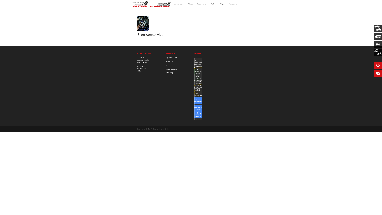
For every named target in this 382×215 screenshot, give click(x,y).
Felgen (222, 4)
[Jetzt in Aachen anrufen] (378, 66)
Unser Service (202, 4)
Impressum (141, 66)
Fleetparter (169, 61)
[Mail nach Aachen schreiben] (378, 74)
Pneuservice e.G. (171, 69)
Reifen (213, 4)
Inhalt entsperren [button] (198, 101)
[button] (4, 210)
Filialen (190, 4)
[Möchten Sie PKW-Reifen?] (378, 28)
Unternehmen (178, 4)
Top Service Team (171, 58)
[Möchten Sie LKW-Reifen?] (378, 36)
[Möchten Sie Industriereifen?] (378, 52)
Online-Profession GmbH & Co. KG (157, 129)
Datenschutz (141, 68)
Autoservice (233, 4)
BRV (167, 65)
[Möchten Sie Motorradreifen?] (378, 44)
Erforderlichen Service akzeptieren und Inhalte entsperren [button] (198, 112)
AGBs (139, 71)
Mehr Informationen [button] (198, 94)
